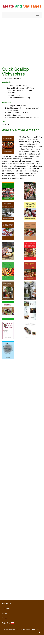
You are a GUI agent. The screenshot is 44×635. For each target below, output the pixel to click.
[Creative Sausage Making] (10, 145)
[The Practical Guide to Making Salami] (8, 231)
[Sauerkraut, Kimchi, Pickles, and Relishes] (8, 310)
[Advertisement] (22, 42)
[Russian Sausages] (8, 270)
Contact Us (6, 608)
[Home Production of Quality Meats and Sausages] (8, 191)
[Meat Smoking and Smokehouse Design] (8, 211)
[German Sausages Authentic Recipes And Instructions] (8, 250)
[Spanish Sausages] (30, 270)
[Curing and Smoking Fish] (30, 310)
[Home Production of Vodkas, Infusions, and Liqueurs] (8, 290)
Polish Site (6, 623)
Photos (4, 613)
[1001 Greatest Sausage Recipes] (30, 191)
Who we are (6, 603)
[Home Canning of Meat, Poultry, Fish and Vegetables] (30, 290)
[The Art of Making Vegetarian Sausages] (30, 330)
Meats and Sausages (22, 6)
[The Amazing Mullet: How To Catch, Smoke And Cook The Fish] (8, 350)
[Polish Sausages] (30, 250)
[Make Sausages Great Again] (30, 231)
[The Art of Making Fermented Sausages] (30, 211)
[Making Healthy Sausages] (8, 330)
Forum (4, 618)
